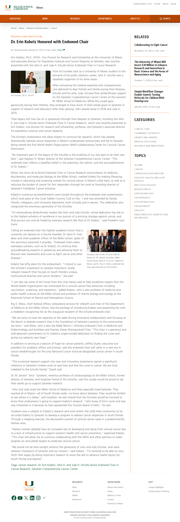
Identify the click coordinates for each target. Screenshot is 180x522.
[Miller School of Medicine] (19, 8)
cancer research (27, 465)
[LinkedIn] (32, 498)
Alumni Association (115, 487)
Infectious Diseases (145, 185)
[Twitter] (26, 498)
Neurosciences (142, 189)
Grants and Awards (146, 138)
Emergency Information (78, 515)
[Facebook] (14, 498)
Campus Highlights (156, 487)
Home (14, 28)
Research (75, 19)
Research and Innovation (37, 28)
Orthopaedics (142, 198)
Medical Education (145, 142)
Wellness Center (114, 496)
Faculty (157, 4)
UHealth (66, 512)
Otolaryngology (144, 202)
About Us (135, 19)
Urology (139, 210)
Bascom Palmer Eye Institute (79, 512)
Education (15, 19)
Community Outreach (147, 133)
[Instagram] (38, 498)
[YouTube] (20, 498)
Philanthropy (142, 206)
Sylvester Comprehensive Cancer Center (55, 469)
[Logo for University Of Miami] (29, 486)
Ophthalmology (144, 194)
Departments (105, 19)
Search (166, 19)
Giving (173, 4)
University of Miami (115, 504)
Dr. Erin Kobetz (46, 465)
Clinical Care (142, 129)
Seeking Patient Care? (142, 4)
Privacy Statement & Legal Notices (98, 515)
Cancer (54, 28)
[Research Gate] (44, 498)
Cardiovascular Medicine (149, 174)
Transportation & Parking (158, 492)
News (39, 8)
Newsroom (76, 500)
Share (60, 50)
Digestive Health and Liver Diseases (149, 179)
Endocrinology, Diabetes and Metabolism (151, 216)
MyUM (74, 496)
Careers (110, 500)
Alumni (165, 4)
